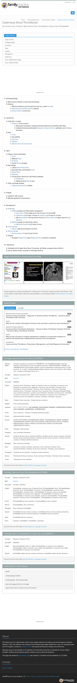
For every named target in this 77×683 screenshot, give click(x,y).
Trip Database (10, 308)
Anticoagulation (13, 227)
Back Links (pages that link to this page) (17, 584)
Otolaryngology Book (33, 20)
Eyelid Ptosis (16, 172)
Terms (28, 676)
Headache (15, 123)
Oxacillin (25, 224)
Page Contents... (10, 39)
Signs (6, 48)
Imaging (7, 51)
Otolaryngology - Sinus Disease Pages (17, 580)
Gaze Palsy (20, 167)
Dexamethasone (17, 233)
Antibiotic (11, 209)
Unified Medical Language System (34, 465)
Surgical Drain (23, 238)
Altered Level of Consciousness (22, 144)
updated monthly (26, 647)
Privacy (33, 676)
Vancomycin (20, 213)
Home (23, 20)
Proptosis (15, 161)
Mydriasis (15, 174)
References (8, 57)
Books (7, 571)
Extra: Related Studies (11, 63)
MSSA (14, 222)
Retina (28, 181)
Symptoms (8, 45)
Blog (58, 676)
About (39, 676)
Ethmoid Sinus (28, 109)
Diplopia (14, 141)
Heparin (14, 229)
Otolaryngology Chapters (13, 576)
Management (9, 54)
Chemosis (15, 139)
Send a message (7, 668)
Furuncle (50, 106)
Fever (14, 135)
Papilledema (20, 179)
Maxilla (68, 128)
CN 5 (25, 185)
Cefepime (43, 215)
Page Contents (10, 36)
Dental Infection (17, 111)
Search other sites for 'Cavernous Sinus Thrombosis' (21, 588)
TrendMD (21, 308)
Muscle (19, 163)
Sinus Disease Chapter (48, 20)
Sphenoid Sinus (17, 109)
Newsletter (52, 676)
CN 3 (32, 170)
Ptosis (19, 159)
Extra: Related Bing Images (13, 60)
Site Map (45, 676)
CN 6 (26, 167)
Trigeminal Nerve (49, 128)
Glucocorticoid (12, 231)
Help (74, 2)
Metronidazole (23, 218)
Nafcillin (18, 224)
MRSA (14, 211)
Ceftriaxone (19, 215)
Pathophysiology (10, 42)
